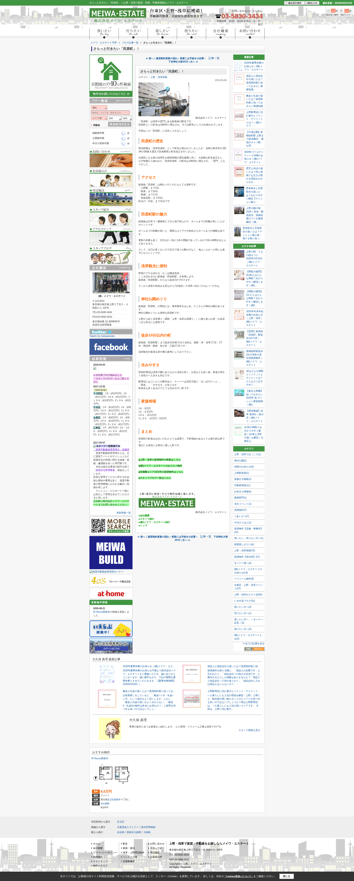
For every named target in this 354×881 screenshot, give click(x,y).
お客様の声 (156, 857)
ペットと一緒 (130, 857)
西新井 (117, 799)
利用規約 (98, 857)
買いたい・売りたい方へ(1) (248, 538)
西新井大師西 (134, 832)
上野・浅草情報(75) (244, 550)
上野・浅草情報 (158, 77)
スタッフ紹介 (157, 848)
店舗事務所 (129, 861)
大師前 (147, 832)
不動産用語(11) (242, 485)
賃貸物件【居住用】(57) (247, 556)
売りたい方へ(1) (242, 613)
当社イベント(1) (242, 504)
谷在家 (120, 832)
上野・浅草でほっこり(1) (247, 454)
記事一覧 (214, 58)
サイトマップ (100, 861)
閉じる (286, 876)
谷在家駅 (105, 803)
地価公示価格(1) (242, 479)
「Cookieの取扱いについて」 (238, 876)
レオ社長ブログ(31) (244, 600)
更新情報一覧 (124, 512)
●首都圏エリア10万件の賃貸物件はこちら (160, 471)
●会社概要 (144, 515)
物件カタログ (100, 865)
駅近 (125, 843)
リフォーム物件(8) (244, 578)
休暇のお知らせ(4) (244, 466)
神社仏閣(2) (240, 460)
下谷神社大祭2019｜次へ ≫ (183, 61)
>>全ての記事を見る (253, 643)
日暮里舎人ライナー (128, 827)
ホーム (96, 843)
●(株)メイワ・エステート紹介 (154, 522)
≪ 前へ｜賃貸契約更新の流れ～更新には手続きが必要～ (176, 58)
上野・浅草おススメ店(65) (248, 594)
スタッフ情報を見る (249, 730)
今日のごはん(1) (242, 522)
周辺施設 (155, 852)
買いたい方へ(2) (242, 607)
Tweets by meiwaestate (101, 336)
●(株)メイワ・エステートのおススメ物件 (160, 465)
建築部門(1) (240, 497)
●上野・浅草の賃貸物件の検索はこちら (159, 459)
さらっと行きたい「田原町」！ (162, 71)
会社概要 (98, 848)
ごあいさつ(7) (241, 516)
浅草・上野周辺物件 (133, 852)
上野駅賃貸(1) (241, 473)
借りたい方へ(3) (242, 629)
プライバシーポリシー (105, 852)
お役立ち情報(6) (242, 491)
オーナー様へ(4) (242, 563)
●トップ (142, 525)
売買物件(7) (240, 510)
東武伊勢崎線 (148, 827)
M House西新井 (101, 611)
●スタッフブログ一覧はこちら (154, 478)
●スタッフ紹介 (146, 518)
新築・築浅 (129, 848)
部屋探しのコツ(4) (244, 544)
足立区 (110, 799)
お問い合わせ (157, 843)
